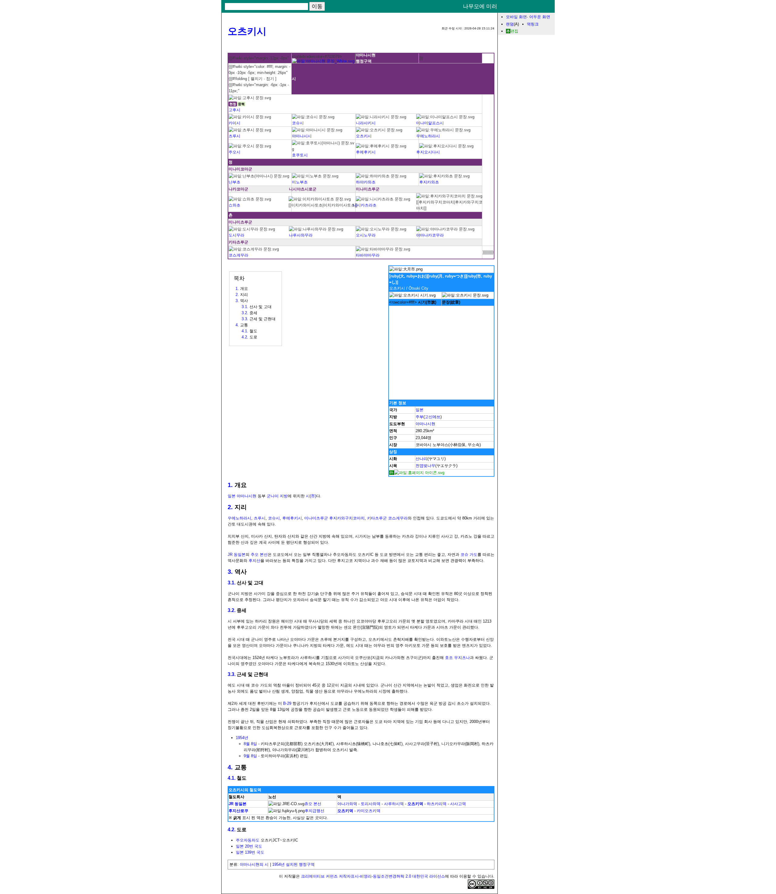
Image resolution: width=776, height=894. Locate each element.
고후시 (234, 110)
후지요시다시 (428, 152)
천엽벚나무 (425, 465)
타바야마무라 (368, 255)
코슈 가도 (468, 554)
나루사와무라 (301, 235)
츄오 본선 (312, 804)
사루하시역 (394, 804)
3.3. (232, 674)
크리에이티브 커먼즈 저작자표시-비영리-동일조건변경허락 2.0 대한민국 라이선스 (373, 876)
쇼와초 (234, 205)
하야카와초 (366, 182)
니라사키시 (366, 123)
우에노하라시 (428, 136)
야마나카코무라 (430, 235)
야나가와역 (347, 804)
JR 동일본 (237, 554)
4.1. (232, 778)
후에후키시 (366, 152)
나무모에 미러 (480, 6)
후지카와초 (429, 182)
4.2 (244, 337)
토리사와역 (370, 804)
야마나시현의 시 (254, 864)
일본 (419, 410)
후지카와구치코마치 (347, 518)
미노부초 (300, 182)
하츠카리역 (437, 804)
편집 (514, 31)
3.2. (232, 610)
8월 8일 (250, 743)
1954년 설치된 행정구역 (293, 864)
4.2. (232, 829)
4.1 (244, 331)
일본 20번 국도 (249, 846)
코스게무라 (238, 255)
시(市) (311, 496)
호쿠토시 (300, 155)
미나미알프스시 (430, 123)
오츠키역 (415, 804)
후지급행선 (314, 810)
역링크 (533, 24)
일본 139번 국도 (250, 852)
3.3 (244, 319)
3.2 (244, 313)
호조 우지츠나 (457, 657)
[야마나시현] (323, 61)
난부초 (234, 182)
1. (230, 485)
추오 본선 (259, 554)
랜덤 (510, 24)
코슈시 (298, 123)
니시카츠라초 (364, 205)
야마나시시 (302, 136)
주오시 (234, 152)
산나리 (421, 458)
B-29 (287, 703)
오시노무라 (366, 235)
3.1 (244, 306)
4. (230, 767)
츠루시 (234, 136)
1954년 (242, 737)
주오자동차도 (247, 840)
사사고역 (458, 804)
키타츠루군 (377, 518)
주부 (419, 417)
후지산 (254, 560)
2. (230, 507)
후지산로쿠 (238, 810)
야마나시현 (425, 424)
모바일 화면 (516, 17)
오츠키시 (247, 31)
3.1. (232, 582)
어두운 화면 (539, 17)
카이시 (234, 123)
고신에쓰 (432, 417)
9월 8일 (250, 756)
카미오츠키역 (368, 810)
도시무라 (236, 235)
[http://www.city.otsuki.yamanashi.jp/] (416, 472)
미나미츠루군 (316, 518)
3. (230, 571)
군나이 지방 (277, 496)
